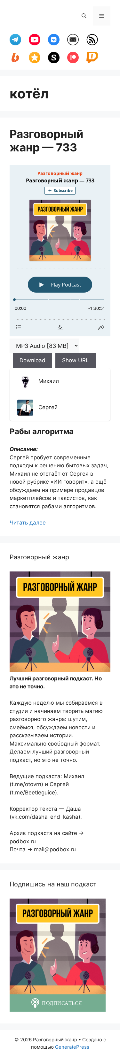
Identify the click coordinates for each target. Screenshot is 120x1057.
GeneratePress (72, 1047)
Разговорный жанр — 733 (46, 140)
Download (32, 360)
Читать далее (28, 522)
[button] (84, 16)
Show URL (75, 360)
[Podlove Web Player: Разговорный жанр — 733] (60, 250)
